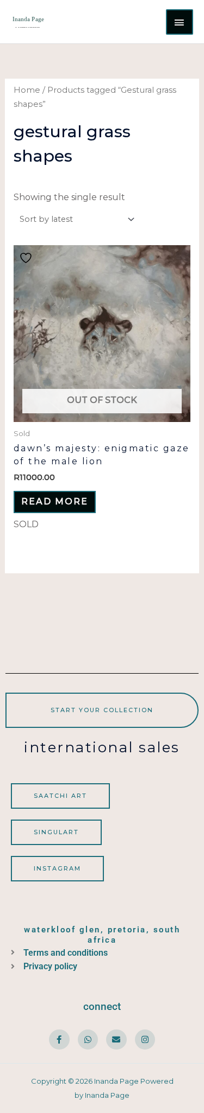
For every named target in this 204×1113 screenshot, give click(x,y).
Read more (54, 501)
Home (27, 90)
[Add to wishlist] (27, 258)
